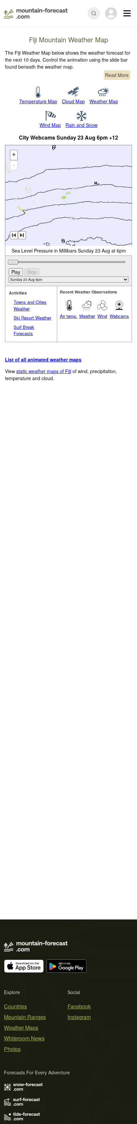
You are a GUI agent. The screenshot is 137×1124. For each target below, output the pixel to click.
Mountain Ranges (25, 1017)
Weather (87, 316)
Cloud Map (73, 101)
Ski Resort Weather (32, 317)
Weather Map (103, 101)
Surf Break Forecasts (24, 330)
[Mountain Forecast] (36, 13)
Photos (12, 1049)
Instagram (79, 1017)
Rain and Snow (81, 125)
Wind (102, 316)
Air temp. (68, 316)
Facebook (79, 1006)
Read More (117, 75)
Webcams (119, 316)
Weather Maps (21, 1027)
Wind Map (50, 125)
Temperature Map (38, 101)
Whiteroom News (24, 1038)
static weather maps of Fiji (43, 371)
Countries (15, 1006)
